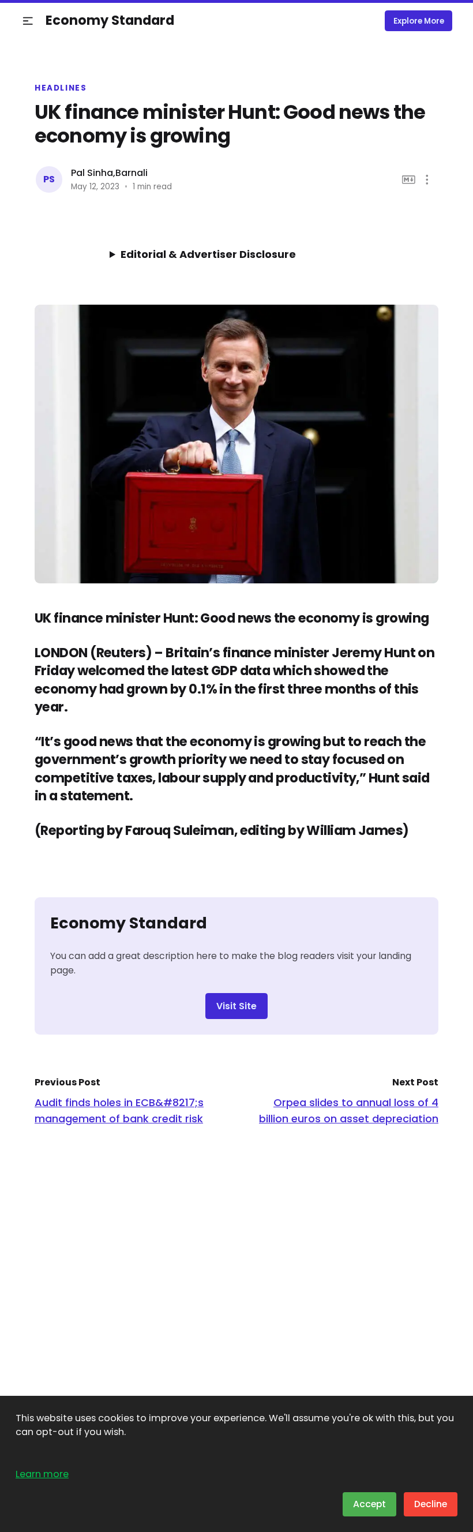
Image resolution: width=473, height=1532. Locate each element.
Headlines (61, 88)
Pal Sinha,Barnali (109, 172)
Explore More (418, 21)
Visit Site (236, 1006)
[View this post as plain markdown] (409, 180)
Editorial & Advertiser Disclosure (208, 254)
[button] (28, 21)
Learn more (42, 1474)
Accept (369, 1504)
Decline (430, 1504)
